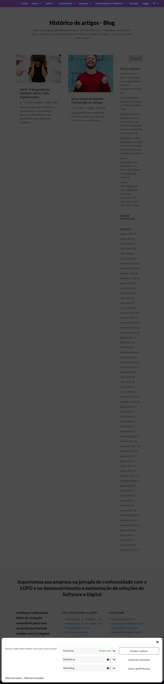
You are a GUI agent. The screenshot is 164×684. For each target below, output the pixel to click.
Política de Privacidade (34, 677)
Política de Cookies (13, 677)
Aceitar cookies (139, 651)
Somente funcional (139, 659)
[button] (157, 642)
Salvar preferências (139, 668)
